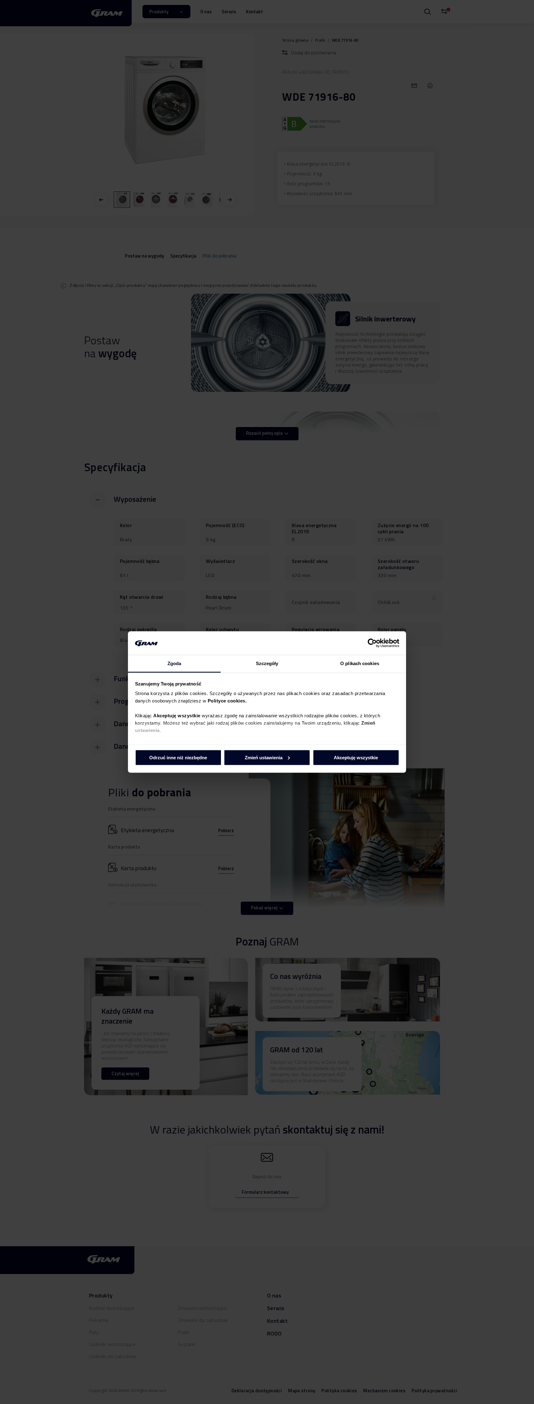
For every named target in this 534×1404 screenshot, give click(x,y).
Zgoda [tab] (174, 663)
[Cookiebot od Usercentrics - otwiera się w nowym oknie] (372, 643)
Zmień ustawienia (263, 757)
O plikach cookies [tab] (359, 663)
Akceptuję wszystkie (356, 757)
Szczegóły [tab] (267, 663)
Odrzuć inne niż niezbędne (178, 757)
